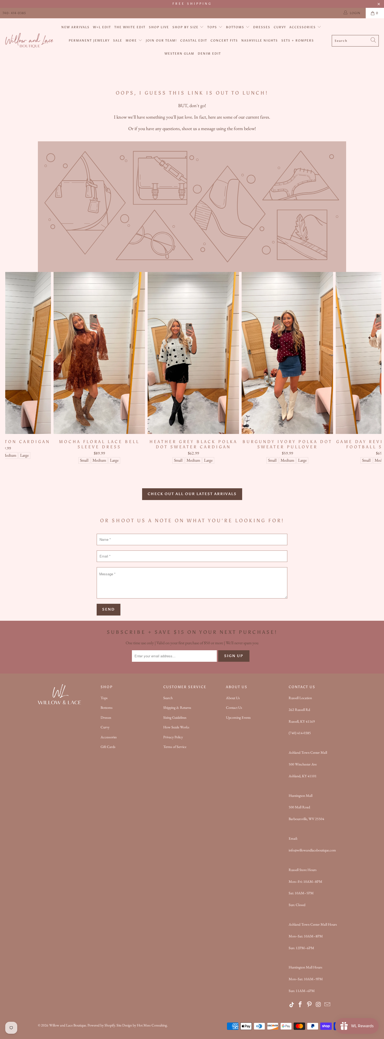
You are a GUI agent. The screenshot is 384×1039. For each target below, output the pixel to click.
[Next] (372, 370)
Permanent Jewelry (89, 40)
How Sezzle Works (176, 727)
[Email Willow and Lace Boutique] (327, 1004)
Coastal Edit (193, 40)
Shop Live (159, 27)
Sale (117, 40)
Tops (212, 27)
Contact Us (234, 707)
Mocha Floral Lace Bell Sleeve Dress (99, 353)
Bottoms (236, 27)
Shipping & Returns (177, 707)
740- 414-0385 (14, 13)
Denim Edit (209, 53)
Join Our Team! (161, 40)
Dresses (261, 27)
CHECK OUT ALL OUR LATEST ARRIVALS (192, 494)
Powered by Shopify (101, 1025)
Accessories (303, 27)
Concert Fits (224, 40)
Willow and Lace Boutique (67, 1025)
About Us (233, 697)
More (132, 40)
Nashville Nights (259, 40)
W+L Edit (102, 27)
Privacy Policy (173, 737)
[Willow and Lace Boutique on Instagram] (318, 1004)
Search (168, 697)
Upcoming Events (238, 717)
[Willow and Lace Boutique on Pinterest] (309, 1004)
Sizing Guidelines (175, 717)
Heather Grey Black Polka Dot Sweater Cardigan (193, 353)
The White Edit (130, 27)
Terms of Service (174, 746)
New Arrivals (75, 27)
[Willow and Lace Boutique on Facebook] (300, 1004)
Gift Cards (108, 746)
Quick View (193, 364)
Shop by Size (186, 27)
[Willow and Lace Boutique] (29, 40)
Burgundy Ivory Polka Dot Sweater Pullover (287, 353)
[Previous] (14, 370)
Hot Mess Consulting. (152, 1025)
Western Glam (179, 53)
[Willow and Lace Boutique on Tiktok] (292, 1005)
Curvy (280, 27)
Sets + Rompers (297, 40)
